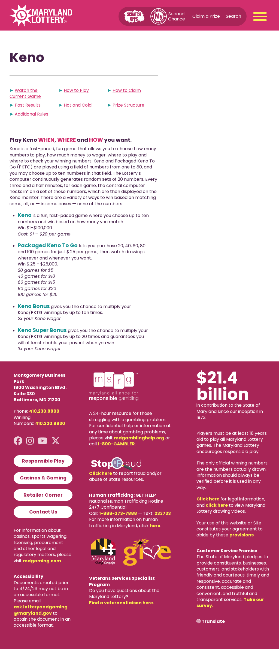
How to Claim (127, 90)
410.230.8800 (44, 411)
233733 (162, 513)
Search (233, 16)
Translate (213, 621)
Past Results (28, 105)
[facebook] (18, 441)
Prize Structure (128, 105)
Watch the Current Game (25, 93)
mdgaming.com (42, 561)
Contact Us (43, 512)
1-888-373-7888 (118, 513)
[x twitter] (55, 441)
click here (217, 505)
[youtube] (42, 441)
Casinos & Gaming (43, 478)
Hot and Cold (78, 105)
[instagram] (30, 441)
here (155, 526)
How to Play (76, 90)
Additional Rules (31, 114)
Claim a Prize (206, 16)
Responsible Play (43, 461)
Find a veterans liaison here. (121, 603)
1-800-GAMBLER (116, 444)
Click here (100, 473)
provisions (241, 535)
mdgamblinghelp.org (139, 438)
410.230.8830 (50, 423)
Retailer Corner (43, 495)
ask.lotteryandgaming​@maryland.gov (41, 610)
